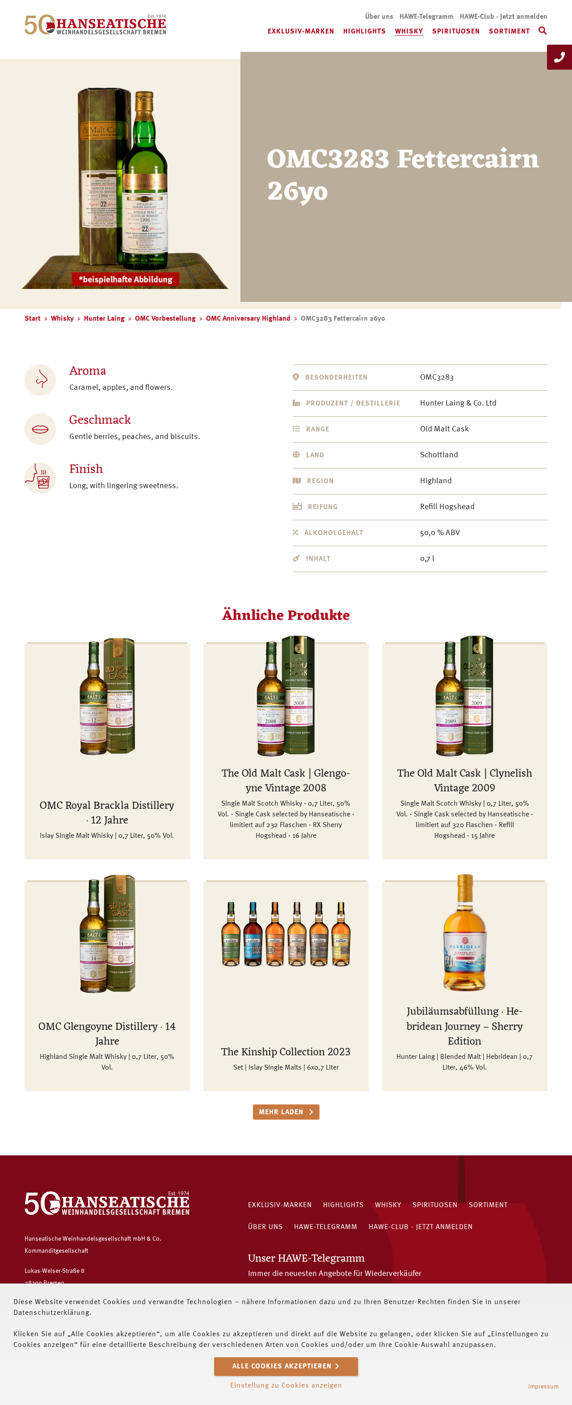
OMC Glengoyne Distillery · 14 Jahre (107, 1035)
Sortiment (509, 31)
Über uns (379, 17)
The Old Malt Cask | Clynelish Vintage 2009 (464, 782)
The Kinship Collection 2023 (286, 1052)
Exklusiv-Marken (301, 31)
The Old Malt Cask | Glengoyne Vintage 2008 (286, 782)
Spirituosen (456, 31)
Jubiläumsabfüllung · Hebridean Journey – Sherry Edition (465, 1027)
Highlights (364, 31)
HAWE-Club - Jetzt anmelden (503, 17)
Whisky (409, 31)
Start (33, 318)
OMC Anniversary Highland (248, 318)
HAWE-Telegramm (427, 17)
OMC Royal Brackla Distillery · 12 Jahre (107, 814)
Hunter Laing (104, 318)
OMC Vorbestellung (165, 318)
